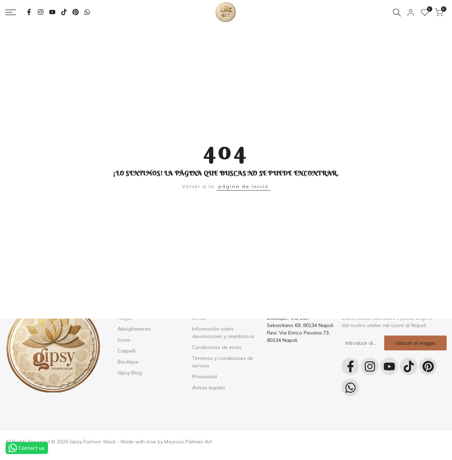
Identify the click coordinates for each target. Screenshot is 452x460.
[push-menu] (10, 12)
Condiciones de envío (217, 347)
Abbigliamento (134, 329)
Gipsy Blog (130, 372)
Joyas (124, 340)
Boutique (128, 362)
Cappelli (127, 351)
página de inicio (243, 186)
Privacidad (204, 376)
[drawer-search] (397, 12)
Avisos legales (208, 387)
